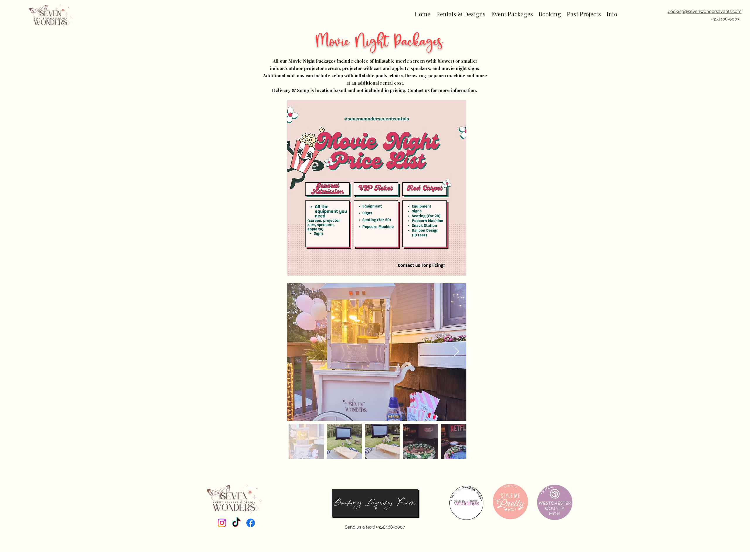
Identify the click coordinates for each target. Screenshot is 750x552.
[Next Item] (456, 352)
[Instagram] (222, 523)
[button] (460, 14)
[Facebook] (250, 523)
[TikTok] (236, 523)
